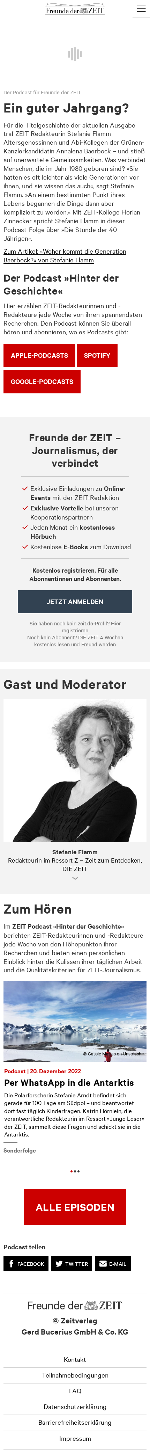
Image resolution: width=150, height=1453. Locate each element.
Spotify (97, 355)
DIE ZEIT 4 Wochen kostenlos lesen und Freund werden (78, 641)
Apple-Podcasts (39, 355)
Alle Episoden (75, 1206)
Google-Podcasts (42, 381)
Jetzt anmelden (74, 601)
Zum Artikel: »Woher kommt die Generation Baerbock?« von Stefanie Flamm (64, 255)
